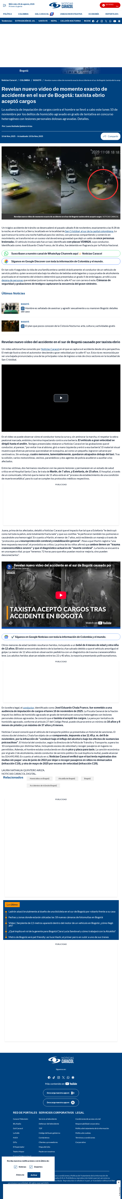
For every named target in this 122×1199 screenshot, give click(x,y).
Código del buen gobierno (49, 1133)
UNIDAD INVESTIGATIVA (71, 14)
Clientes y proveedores (48, 1142)
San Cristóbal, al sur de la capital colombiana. (89, 231)
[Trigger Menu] (4, 5)
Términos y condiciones (85, 1137)
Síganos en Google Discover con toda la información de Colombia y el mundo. (57, 261)
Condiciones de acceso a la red (88, 1119)
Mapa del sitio (44, 1147)
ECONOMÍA (94, 14)
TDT (40, 1128)
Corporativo (80, 1142)
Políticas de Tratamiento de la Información (88, 1175)
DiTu (15, 1142)
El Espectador (18, 1147)
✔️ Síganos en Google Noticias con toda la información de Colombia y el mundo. (58, 636)
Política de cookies (83, 1133)
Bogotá (87, 778)
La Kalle (16, 1133)
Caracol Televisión (20, 1119)
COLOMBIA (23, 14)
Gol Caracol (18, 1128)
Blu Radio (17, 1124)
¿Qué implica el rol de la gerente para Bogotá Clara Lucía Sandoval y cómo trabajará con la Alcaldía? (62, 931)
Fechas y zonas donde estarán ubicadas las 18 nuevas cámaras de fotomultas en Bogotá (56, 917)
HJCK (15, 1137)
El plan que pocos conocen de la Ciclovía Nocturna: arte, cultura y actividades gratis (70, 325)
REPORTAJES (111, 14)
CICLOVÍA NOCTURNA (70, 21)
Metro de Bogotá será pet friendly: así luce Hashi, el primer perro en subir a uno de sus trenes (59, 936)
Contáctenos (44, 1137)
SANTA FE (43, 21)
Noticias (22, 1167)
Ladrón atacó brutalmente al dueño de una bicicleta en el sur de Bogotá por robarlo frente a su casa (62, 911)
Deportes (38, 1167)
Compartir (110, 136)
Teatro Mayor (18, 1151)
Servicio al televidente (48, 1119)
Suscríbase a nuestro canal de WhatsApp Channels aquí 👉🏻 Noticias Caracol (56, 253)
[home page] (61, 5)
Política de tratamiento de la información (92, 1128)
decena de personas (13, 280)
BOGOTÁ (37, 80)
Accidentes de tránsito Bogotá (43, 785)
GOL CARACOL (42, 14)
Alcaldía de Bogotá (66, 778)
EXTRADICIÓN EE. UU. (25, 21)
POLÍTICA (7, 14)
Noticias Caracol (9, 80)
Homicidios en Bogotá (39, 778)
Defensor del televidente (49, 1124)
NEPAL (54, 21)
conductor (28, 707)
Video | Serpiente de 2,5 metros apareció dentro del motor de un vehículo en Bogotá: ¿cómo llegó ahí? (61, 924)
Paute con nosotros (47, 1151)
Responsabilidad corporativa (87, 1124)
